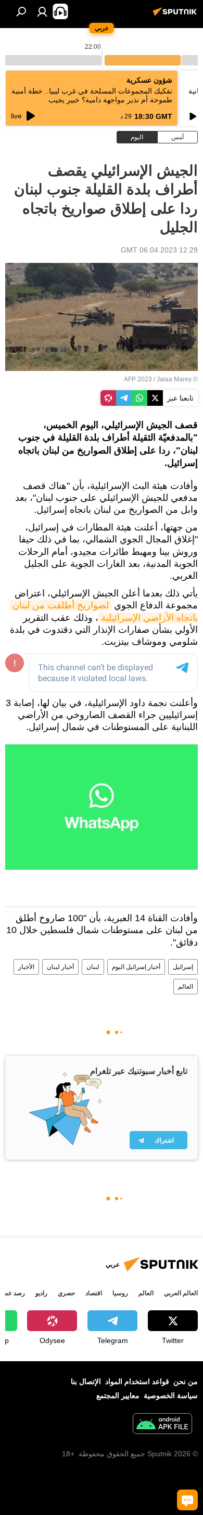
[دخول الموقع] (42, 11)
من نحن (185, 1381)
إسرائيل (183, 967)
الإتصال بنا (86, 1381)
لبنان (92, 967)
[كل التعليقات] (187, 1500)
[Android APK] (162, 1425)
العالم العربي (181, 1293)
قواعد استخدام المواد (137, 1381)
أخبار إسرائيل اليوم (136, 967)
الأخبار (26, 967)
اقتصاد (93, 1293)
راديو (41, 1293)
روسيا (120, 1293)
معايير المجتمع (117, 1395)
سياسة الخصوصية (171, 1395)
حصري (66, 1293)
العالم (185, 986)
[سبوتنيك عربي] (176, 15)
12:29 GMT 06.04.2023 (159, 250)
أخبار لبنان (60, 967)
